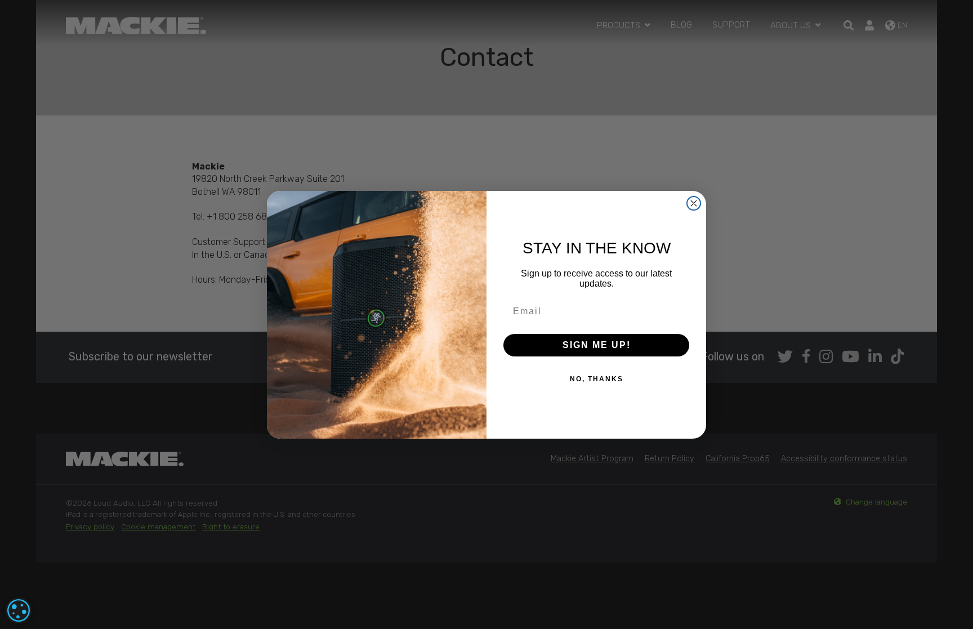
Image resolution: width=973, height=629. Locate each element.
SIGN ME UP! (597, 345)
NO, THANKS (596, 379)
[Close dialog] (693, 203)
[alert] (19, 610)
